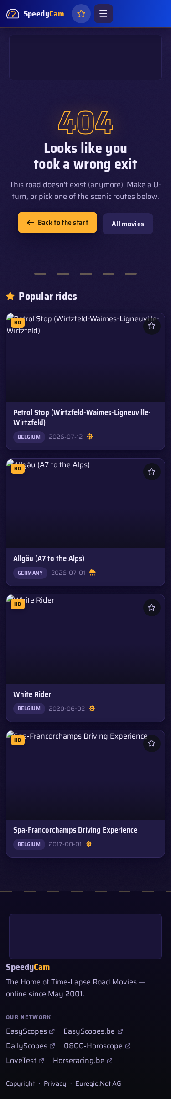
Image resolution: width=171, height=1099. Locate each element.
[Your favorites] (81, 13)
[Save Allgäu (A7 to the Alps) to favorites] (152, 471)
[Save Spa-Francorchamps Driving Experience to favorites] (152, 743)
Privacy (55, 1083)
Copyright (20, 1083)
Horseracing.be (78, 1060)
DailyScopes (26, 1046)
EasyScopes (26, 1031)
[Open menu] (103, 13)
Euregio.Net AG (98, 1083)
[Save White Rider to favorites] (152, 607)
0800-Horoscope (93, 1046)
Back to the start (63, 222)
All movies (128, 223)
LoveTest (21, 1060)
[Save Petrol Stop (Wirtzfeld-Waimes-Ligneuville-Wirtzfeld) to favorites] (152, 326)
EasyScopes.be (89, 1031)
